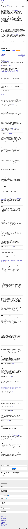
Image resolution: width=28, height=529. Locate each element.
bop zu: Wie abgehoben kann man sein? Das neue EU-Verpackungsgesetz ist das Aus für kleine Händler (14, 475)
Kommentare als (4, 491)
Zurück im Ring (3, 502)
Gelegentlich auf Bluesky (4, 495)
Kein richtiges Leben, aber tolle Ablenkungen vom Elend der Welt (4, 519)
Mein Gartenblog (3, 511)
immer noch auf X (3, 498)
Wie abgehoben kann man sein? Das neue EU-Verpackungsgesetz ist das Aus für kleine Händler (4, 522)
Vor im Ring (2, 503)
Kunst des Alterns (3, 512)
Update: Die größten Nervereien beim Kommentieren (3, 517)
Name (1, 482)
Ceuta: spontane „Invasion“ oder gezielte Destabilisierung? (4, 526)
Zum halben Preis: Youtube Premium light (4, 524)
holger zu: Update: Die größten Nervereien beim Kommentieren (10, 473)
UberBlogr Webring (4, 504)
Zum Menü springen (27, 1)
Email (1, 484)
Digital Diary (2, 0)
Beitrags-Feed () (4, 490)
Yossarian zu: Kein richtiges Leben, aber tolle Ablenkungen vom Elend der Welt (12, 476)
